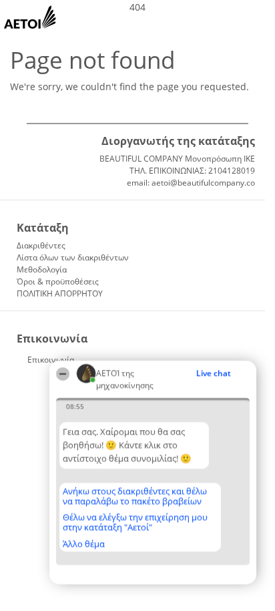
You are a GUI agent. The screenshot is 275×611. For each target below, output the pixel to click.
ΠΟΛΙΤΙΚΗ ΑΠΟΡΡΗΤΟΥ (60, 293)
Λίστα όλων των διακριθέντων (73, 257)
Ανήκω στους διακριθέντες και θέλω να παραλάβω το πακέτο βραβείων (135, 496)
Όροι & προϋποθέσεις (58, 281)
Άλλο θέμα (84, 544)
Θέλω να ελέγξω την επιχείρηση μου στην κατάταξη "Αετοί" (135, 522)
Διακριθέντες (41, 245)
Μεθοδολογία (42, 269)
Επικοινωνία (50, 359)
